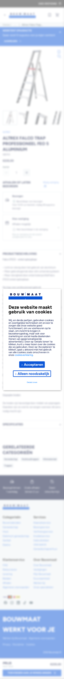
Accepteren (33, 364)
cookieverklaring (24, 355)
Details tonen (32, 382)
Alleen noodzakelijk (33, 373)
